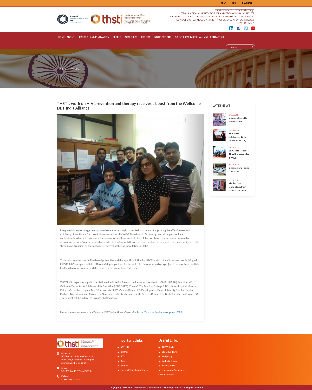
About (71, 37)
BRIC (223, 3)
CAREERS (145, 37)
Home (61, 37)
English (247, 3)
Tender (124, 365)
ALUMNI (203, 37)
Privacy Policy (168, 365)
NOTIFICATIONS (162, 37)
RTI (122, 356)
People (117, 37)
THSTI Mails (167, 347)
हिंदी (234, 3)
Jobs (122, 360)
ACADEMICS (131, 37)
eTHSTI (124, 347)
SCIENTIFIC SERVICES (186, 37)
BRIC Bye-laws (169, 351)
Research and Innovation (93, 37)
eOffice (124, 351)
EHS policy (166, 356)
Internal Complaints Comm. (134, 370)
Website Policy (169, 360)
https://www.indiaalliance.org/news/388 (159, 312)
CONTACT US (217, 37)
